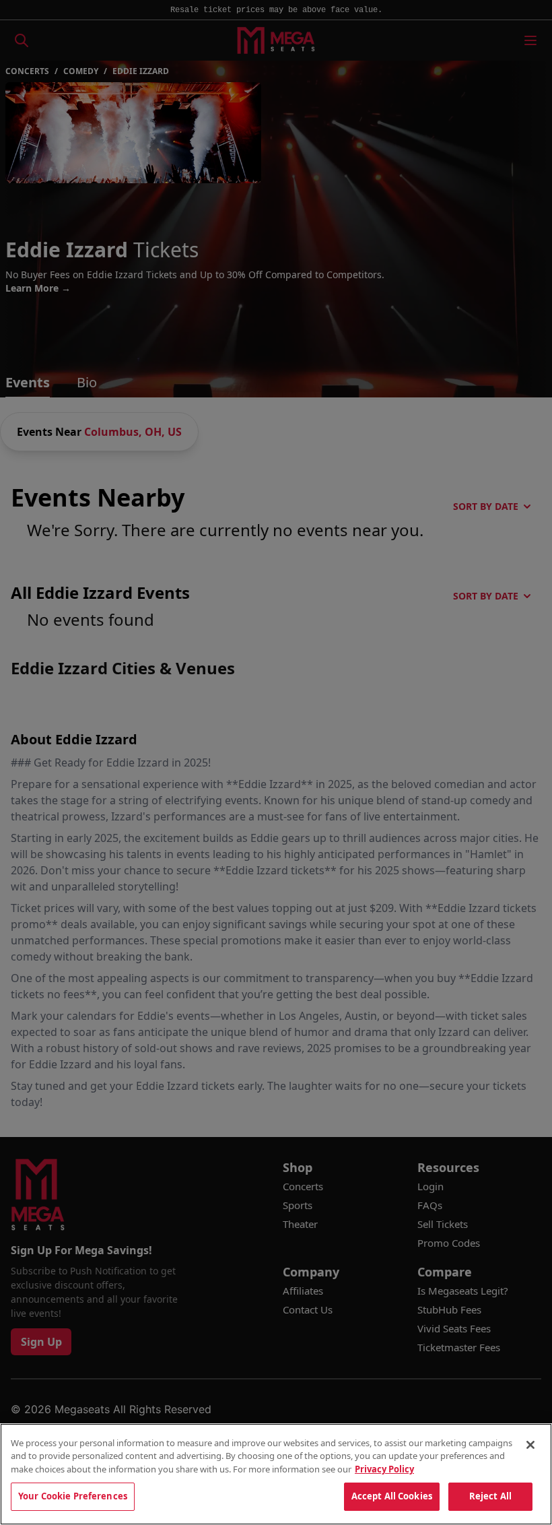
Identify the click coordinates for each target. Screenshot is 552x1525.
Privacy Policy (384, 1469)
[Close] (530, 1445)
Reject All (490, 1496)
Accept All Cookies (391, 1496)
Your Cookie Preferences (72, 1496)
